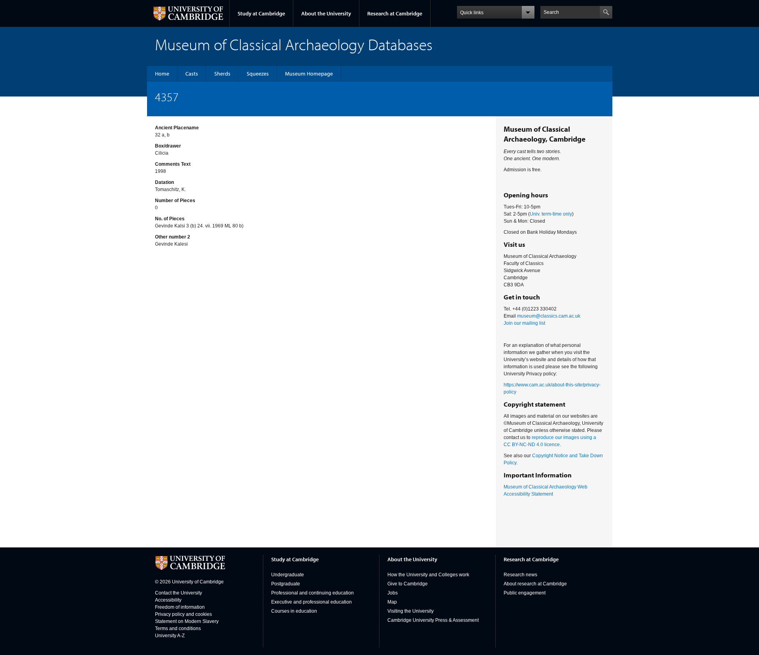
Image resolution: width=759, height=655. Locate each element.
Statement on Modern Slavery (187, 621)
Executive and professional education (311, 602)
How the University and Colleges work (428, 574)
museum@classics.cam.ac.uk (548, 316)
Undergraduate (287, 574)
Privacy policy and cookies (183, 614)
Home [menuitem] (162, 73)
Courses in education (294, 611)
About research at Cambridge (535, 584)
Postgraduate (285, 584)
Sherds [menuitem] (222, 73)
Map (392, 602)
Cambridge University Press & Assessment (433, 620)
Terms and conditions (178, 628)
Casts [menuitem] (191, 73)
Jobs (392, 593)
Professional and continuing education (312, 593)
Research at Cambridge (394, 13)
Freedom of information (180, 607)
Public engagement (525, 593)
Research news (520, 574)
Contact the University (178, 593)
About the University (326, 13)
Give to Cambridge (407, 584)
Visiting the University (410, 611)
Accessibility (168, 600)
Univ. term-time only (551, 214)
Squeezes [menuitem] (258, 73)
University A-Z (170, 635)
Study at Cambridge (261, 13)
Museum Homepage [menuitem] (309, 73)
